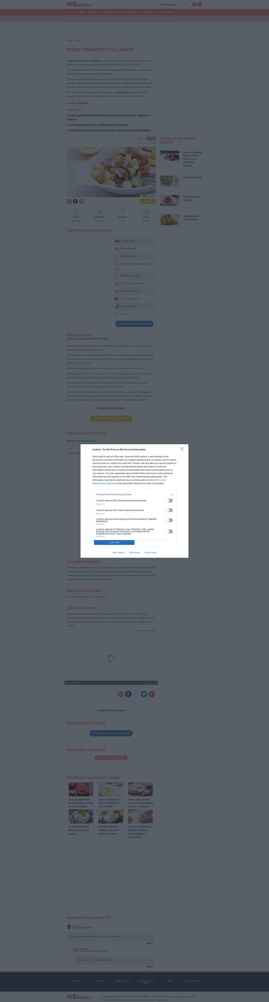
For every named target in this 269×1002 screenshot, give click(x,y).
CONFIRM (114, 543)
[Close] (183, 449)
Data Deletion (119, 552)
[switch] (169, 500)
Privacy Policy (150, 552)
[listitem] (134, 494)
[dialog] (134, 501)
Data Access (134, 552)
